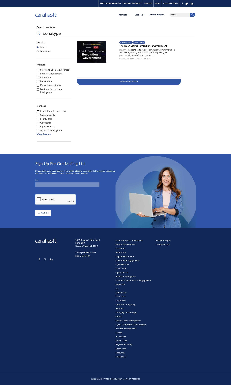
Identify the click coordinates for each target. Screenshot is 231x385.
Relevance (45, 51)
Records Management (126, 329)
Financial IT (121, 357)
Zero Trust (121, 297)
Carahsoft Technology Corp (109, 379)
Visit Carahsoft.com (110, 3)
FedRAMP (120, 285)
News (157, 3)
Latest (43, 47)
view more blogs (129, 82)
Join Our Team (170, 3)
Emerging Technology (126, 313)
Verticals (139, 15)
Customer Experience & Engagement (133, 281)
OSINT (119, 317)
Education (120, 249)
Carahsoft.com (163, 245)
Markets (123, 15)
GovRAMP (121, 301)
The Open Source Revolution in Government (143, 46)
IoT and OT (121, 337)
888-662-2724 (82, 256)
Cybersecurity (126, 42)
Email (36, 180)
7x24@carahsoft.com (85, 253)
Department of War (125, 257)
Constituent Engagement (127, 261)
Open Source (139, 42)
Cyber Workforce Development (131, 325)
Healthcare (121, 253)
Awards (148, 3)
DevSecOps (121, 293)
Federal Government (125, 245)
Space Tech (121, 349)
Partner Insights (156, 15)
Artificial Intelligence (126, 277)
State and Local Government (129, 241)
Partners (120, 309)
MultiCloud (121, 269)
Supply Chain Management (128, 321)
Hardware (120, 353)
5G (117, 289)
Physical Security (124, 345)
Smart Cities (121, 341)
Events (119, 333)
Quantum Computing (125, 305)
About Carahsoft (133, 3)
